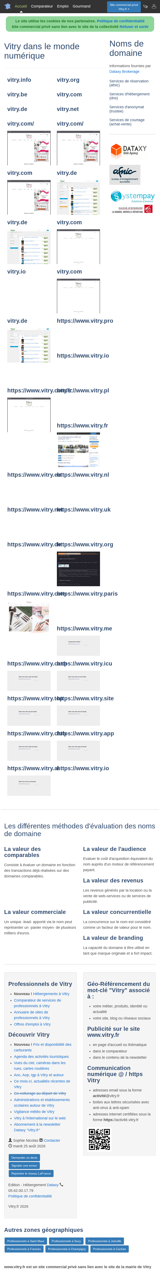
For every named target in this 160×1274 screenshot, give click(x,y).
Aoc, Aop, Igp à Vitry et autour (39, 1075)
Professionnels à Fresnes (24, 1249)
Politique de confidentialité (121, 21)
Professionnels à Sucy (66, 1241)
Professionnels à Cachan (109, 1249)
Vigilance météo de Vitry (34, 1112)
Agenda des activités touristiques (41, 1057)
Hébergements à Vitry (51, 994)
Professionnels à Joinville (104, 1241)
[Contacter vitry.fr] (154, 6)
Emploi (63, 6)
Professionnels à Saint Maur (25, 1241)
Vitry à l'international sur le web (40, 1118)
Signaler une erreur (24, 1165)
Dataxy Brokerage (124, 71)
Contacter (52, 1140)
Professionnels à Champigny (67, 1249)
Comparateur (42, 6)
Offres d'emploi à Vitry (32, 1024)
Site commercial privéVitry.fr (124, 7)
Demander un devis (24, 1157)
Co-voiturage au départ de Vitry (40, 1093)
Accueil (21, 6)
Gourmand (81, 6)
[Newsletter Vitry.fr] (145, 6)
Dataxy (53, 1185)
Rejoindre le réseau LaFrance (31, 1173)
